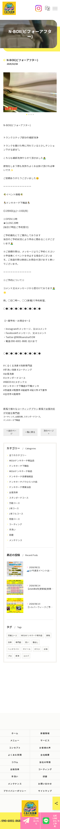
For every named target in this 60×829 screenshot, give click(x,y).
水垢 (46, 649)
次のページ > (49, 432)
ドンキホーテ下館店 (11, 420)
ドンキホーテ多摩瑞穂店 (21, 476)
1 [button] (26, 114)
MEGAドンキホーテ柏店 (20, 471)
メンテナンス (15, 540)
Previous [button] (6, 93)
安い (27, 642)
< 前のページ (11, 432)
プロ (10, 656)
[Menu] (55, 8)
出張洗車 (19, 416)
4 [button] (33, 114)
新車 (17, 656)
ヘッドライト (13, 649)
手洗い (12, 529)
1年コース (14, 508)
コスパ (26, 656)
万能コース (14, 503)
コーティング (8, 416)
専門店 (18, 642)
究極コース (14, 518)
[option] (30, 92)
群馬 (48, 635)
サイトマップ (45, 790)
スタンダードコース (32, 416)
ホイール (26, 649)
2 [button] (29, 114)
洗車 (10, 642)
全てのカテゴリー (17, 455)
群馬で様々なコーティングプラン (20, 408)
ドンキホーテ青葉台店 (20, 487)
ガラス (37, 649)
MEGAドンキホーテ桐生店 (21, 460)
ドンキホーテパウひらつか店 (23, 481)
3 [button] (31, 114)
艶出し (35, 642)
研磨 (11, 534)
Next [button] (53, 93)
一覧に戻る (30, 432)
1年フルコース (16, 513)
